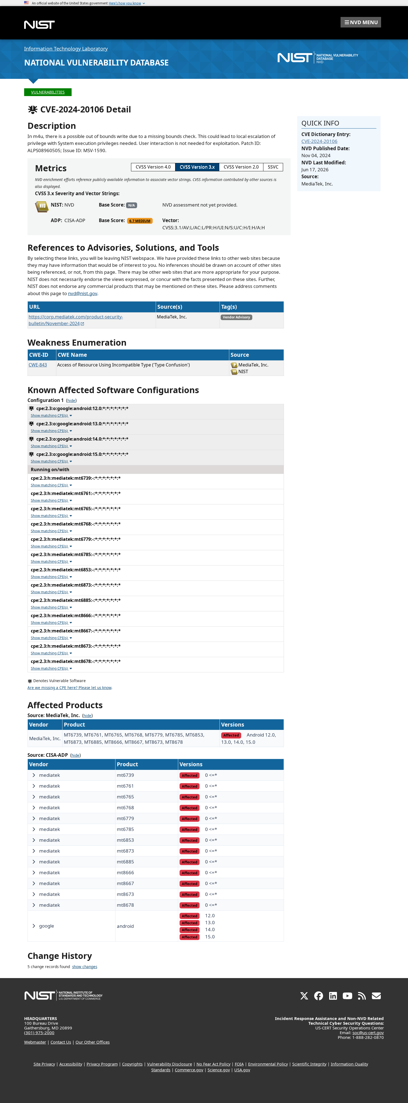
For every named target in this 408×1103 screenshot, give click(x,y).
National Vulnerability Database (96, 62)
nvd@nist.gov (82, 293)
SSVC (273, 167)
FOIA (239, 1064)
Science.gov (219, 1069)
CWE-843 (38, 365)
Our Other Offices (92, 1042)
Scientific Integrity (309, 1064)
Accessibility (70, 1064)
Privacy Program (102, 1064)
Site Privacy (44, 1064)
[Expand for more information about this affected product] (33, 775)
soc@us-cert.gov (368, 1032)
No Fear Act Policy (213, 1064)
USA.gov (242, 1069)
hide (71, 400)
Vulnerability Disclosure (169, 1064)
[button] (361, 22)
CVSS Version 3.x (197, 167)
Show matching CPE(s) (50, 415)
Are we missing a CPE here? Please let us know (69, 687)
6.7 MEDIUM (139, 220)
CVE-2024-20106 (319, 141)
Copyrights (132, 1064)
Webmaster (35, 1042)
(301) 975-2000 (39, 1032)
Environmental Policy (268, 1064)
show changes (84, 966)
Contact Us (61, 1042)
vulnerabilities (48, 92)
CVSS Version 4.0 (153, 167)
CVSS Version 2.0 (241, 167)
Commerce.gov (189, 1069)
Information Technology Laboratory (66, 48)
